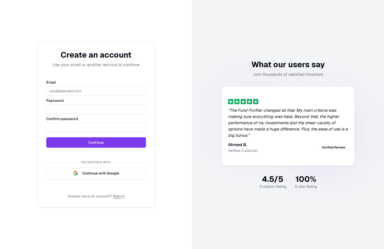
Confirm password (62, 119)
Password (55, 100)
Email (51, 82)
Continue (96, 142)
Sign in (119, 196)
